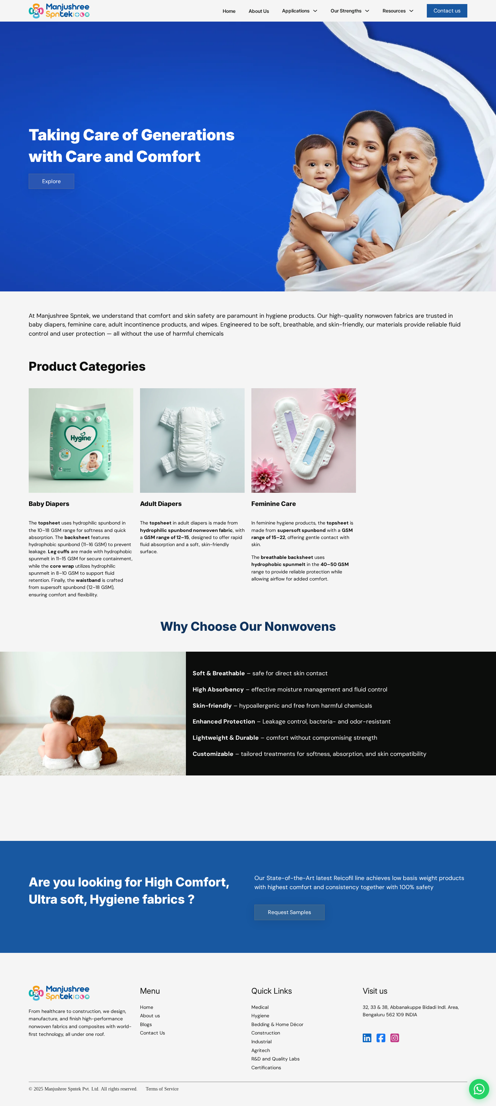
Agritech (260, 1050)
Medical (260, 1007)
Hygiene (260, 1016)
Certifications (266, 1068)
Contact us (447, 10)
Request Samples (289, 912)
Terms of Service (162, 1088)
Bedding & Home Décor (277, 1024)
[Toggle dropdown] (315, 10)
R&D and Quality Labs (275, 1059)
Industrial (261, 1042)
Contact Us (152, 1033)
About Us (259, 11)
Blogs (146, 1024)
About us (150, 1016)
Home (229, 11)
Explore (51, 181)
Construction (265, 1033)
